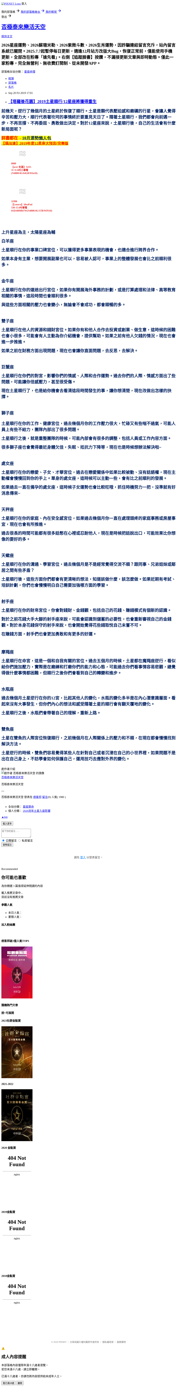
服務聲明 (121, 1342)
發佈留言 (7, 844)
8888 (13, 163)
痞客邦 (37, 797)
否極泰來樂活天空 (23, 27)
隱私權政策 (108, 1342)
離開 (20, 1383)
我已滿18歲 (8, 1383)
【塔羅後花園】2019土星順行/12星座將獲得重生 (52, 101)
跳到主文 (6, 36)
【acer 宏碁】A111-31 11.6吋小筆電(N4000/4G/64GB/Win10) (24, 170)
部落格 (12, 82)
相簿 (11, 78)
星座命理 (29, 71)
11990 (14, 201)
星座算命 (28, 806)
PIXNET (63, 1342)
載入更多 (7, 823)
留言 (45, 797)
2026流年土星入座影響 (36, 810)
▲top (4, 816)
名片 (11, 86)
